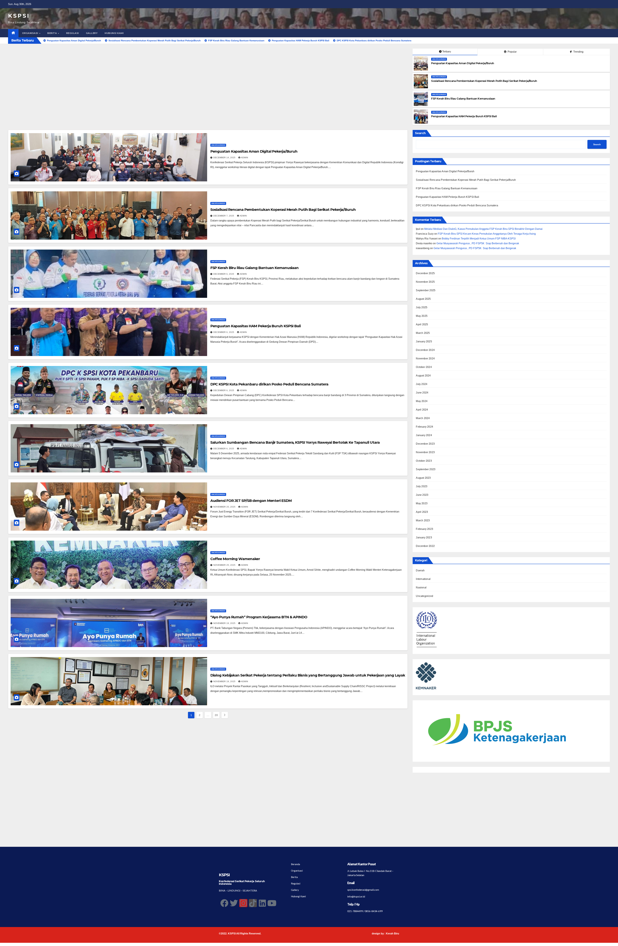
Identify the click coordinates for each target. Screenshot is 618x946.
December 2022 (425, 546)
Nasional (421, 587)
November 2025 (425, 281)
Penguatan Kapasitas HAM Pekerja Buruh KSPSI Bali (464, 116)
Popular (512, 51)
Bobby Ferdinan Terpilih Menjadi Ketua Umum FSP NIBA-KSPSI (479, 238)
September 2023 (425, 469)
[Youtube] (272, 903)
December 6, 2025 (224, 274)
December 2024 (425, 350)
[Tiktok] (253, 903)
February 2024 (424, 426)
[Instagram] (243, 903)
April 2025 (422, 324)
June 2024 (422, 392)
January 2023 (424, 537)
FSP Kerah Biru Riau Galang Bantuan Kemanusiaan (463, 98)
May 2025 (421, 316)
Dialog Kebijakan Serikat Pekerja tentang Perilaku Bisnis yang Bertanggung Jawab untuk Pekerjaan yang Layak (307, 675)
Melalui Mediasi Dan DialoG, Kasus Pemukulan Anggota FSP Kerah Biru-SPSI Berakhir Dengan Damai (483, 229)
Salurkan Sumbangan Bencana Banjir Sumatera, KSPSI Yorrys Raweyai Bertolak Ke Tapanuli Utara (295, 442)
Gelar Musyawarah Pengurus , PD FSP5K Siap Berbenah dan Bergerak (477, 243)
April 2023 (422, 512)
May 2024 (421, 401)
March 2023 (423, 520)
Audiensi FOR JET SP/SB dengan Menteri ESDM (251, 500)
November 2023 (425, 452)
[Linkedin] (262, 903)
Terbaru (446, 51)
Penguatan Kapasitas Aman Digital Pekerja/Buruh (462, 63)
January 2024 (424, 435)
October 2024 (424, 367)
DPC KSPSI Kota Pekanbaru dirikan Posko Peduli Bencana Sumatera (269, 384)
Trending (578, 51)
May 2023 (421, 503)
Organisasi (30, 33)
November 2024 (425, 358)
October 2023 (424, 460)
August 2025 (423, 298)
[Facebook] (224, 903)
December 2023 (425, 443)
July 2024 (421, 384)
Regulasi (72, 33)
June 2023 (422, 495)
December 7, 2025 (224, 216)
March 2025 (423, 333)
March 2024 (423, 418)
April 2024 (422, 409)
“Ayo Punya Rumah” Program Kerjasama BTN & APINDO (258, 617)
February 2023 (424, 529)
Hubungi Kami (114, 33)
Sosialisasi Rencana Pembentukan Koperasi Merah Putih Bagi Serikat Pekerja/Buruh (484, 80)
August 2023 (423, 477)
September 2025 (425, 290)
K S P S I (18, 15)
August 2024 (423, 375)
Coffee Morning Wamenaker (235, 559)
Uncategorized (439, 59)
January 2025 (424, 341)
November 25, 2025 (224, 507)
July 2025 (421, 307)
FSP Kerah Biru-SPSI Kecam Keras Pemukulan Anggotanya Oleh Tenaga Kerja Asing (487, 233)
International (423, 579)
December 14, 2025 (224, 157)
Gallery (92, 33)
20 (216, 715)
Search (420, 133)
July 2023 (421, 486)
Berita (52, 33)
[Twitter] (234, 903)
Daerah (420, 570)
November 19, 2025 (224, 623)
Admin (244, 157)
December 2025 (425, 273)
